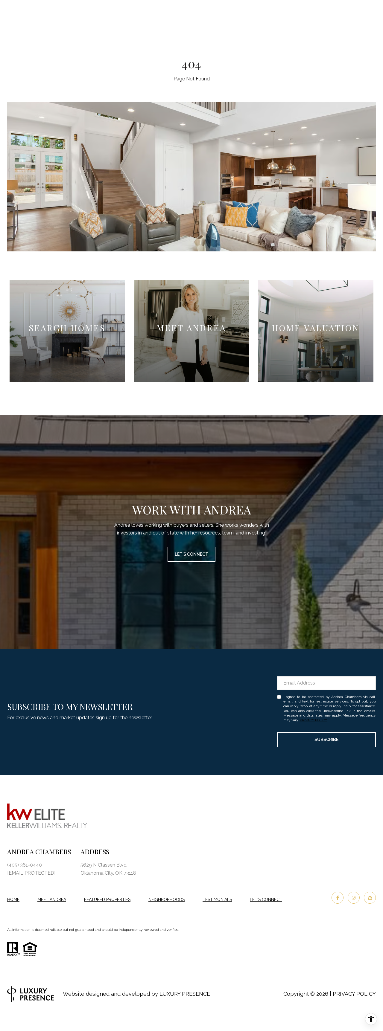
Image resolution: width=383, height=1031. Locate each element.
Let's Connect (266, 899)
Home (13, 899)
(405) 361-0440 (24, 865)
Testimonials (217, 899)
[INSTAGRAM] (354, 898)
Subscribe (326, 739)
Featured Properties (107, 899)
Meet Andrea (51, 899)
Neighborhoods (166, 899)
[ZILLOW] (370, 898)
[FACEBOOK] (338, 898)
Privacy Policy (313, 720)
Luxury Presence (184, 994)
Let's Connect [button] (191, 554)
